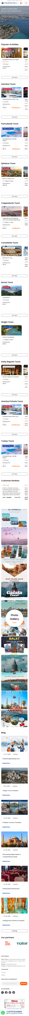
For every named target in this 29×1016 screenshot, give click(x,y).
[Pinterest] (10, 992)
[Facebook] (6, 992)
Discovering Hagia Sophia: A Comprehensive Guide (12, 856)
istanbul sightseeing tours (11, 759)
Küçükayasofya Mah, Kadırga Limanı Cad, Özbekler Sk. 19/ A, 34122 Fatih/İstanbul (13, 961)
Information (5, 956)
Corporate (4, 969)
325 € (4, 147)
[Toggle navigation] (26, 3)
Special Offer (7, 49)
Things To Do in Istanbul (10, 791)
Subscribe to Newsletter (9, 979)
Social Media (5, 989)
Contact (3, 972)
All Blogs (14, 931)
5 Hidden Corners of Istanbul (12, 822)
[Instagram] (2, 992)
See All (14, 622)
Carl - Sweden (7, 497)
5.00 (6, 61)
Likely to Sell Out (8, 129)
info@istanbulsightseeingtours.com (13, 966)
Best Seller (6, 168)
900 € (4, 226)
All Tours (14, 77)
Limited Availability (8, 248)
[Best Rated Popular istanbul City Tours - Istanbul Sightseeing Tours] (4, 3)
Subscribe (24, 983)
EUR (16, 3)
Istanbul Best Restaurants (11, 889)
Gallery (3, 975)
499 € (4, 106)
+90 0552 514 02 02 (8, 964)
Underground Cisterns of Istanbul (13, 920)
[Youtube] (13, 992)
